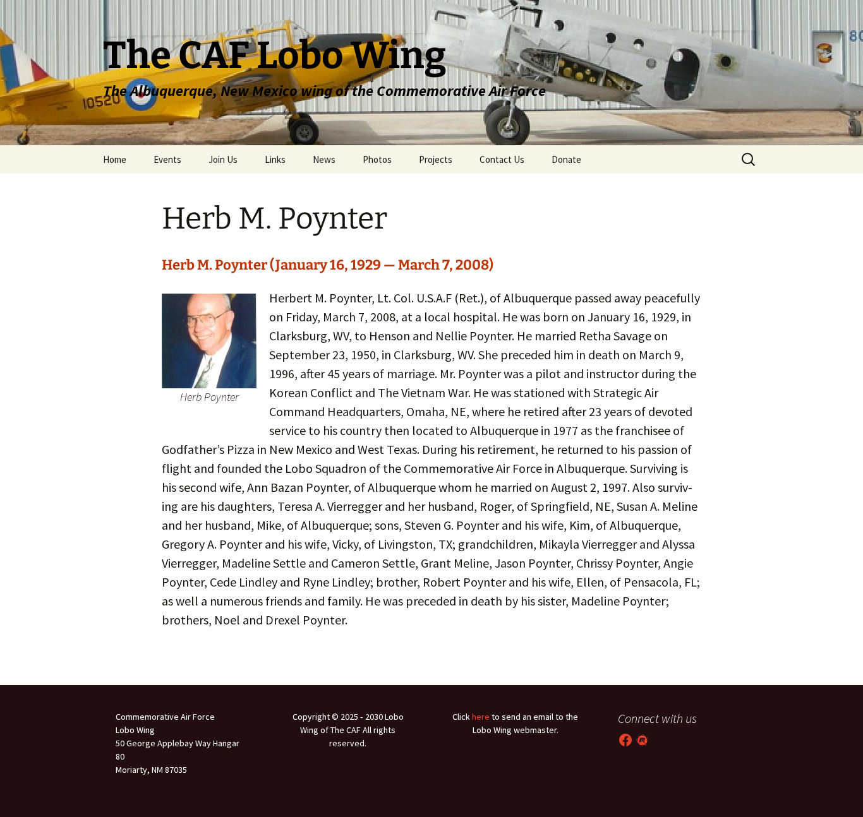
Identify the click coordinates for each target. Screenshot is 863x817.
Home (114, 159)
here (481, 716)
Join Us (223, 159)
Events (167, 159)
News (324, 159)
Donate (566, 159)
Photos (377, 159)
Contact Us (502, 159)
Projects (435, 159)
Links (275, 159)
